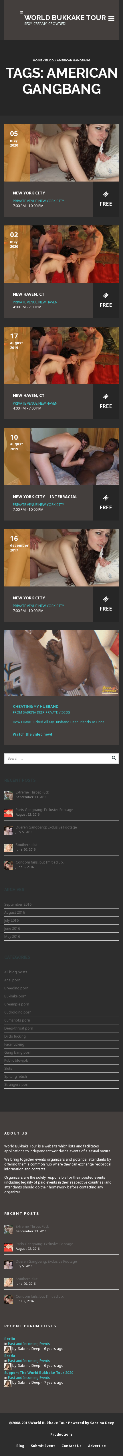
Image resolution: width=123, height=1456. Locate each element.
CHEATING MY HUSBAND (35, 706)
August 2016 (14, 912)
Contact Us (71, 1445)
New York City (29, 193)
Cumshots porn (17, 1020)
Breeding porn (16, 988)
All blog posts (15, 972)
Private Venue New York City (38, 200)
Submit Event (43, 1445)
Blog (49, 60)
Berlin (9, 1338)
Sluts (8, 1068)
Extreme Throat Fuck (32, 792)
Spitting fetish (15, 1076)
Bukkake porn (15, 996)
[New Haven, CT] (61, 253)
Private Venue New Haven (35, 302)
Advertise (97, 1445)
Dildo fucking (15, 1036)
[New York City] (61, 152)
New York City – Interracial (45, 496)
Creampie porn (16, 1004)
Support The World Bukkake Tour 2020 (38, 1372)
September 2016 (17, 904)
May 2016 (12, 936)
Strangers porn (16, 1084)
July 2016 (11, 920)
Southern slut (26, 844)
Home (37, 60)
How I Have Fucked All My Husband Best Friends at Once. (59, 722)
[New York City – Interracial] (61, 456)
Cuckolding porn (17, 1012)
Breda (9, 1355)
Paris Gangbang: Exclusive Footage (44, 809)
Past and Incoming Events (29, 1343)
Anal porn (12, 980)
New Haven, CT (29, 294)
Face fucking (14, 1044)
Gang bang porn (17, 1052)
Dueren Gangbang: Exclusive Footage (46, 827)
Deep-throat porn (18, 1028)
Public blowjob (16, 1060)
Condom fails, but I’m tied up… (41, 862)
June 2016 (12, 928)
